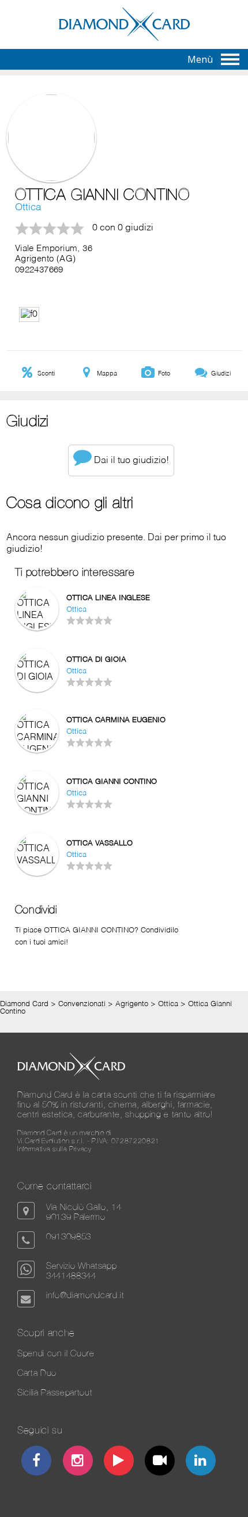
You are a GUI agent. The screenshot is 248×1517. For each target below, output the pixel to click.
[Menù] (230, 59)
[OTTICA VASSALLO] (37, 861)
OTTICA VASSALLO (99, 843)
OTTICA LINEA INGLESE (108, 598)
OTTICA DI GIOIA (96, 659)
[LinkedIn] (201, 1462)
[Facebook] (36, 1462)
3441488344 (71, 1275)
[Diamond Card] (124, 38)
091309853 (68, 1236)
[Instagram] (77, 1462)
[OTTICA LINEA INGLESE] (37, 627)
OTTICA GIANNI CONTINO (111, 782)
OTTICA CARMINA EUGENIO (116, 720)
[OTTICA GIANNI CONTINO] (37, 811)
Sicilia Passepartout (54, 1392)
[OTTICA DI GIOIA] (37, 677)
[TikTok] (160, 1462)
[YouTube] (119, 1462)
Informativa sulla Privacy (54, 1149)
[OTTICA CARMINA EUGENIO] (37, 749)
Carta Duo (37, 1373)
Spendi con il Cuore (56, 1353)
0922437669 (39, 270)
